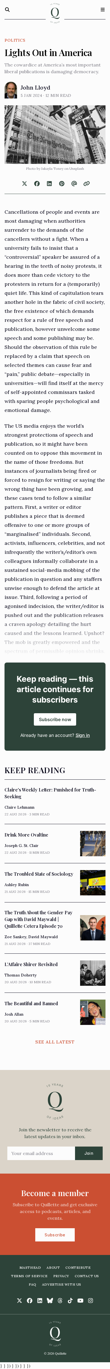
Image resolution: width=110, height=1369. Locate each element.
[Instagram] (90, 1300)
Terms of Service (29, 1276)
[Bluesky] (50, 1300)
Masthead (30, 1267)
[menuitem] (30, 1267)
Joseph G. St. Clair (22, 845)
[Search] (7, 9)
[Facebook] (29, 1300)
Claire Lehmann (19, 807)
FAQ (32, 1284)
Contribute (78, 1267)
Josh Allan (14, 1014)
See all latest (55, 1042)
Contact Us (87, 1276)
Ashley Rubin (17, 884)
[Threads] (60, 1300)
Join (88, 1153)
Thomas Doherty (21, 975)
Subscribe (55, 1234)
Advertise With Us (61, 1284)
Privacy (61, 1276)
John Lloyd (35, 87)
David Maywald (43, 936)
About (53, 1267)
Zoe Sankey (15, 936)
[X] (19, 1300)
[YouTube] (80, 1300)
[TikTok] (70, 1300)
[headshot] (11, 90)
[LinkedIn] (39, 1300)
